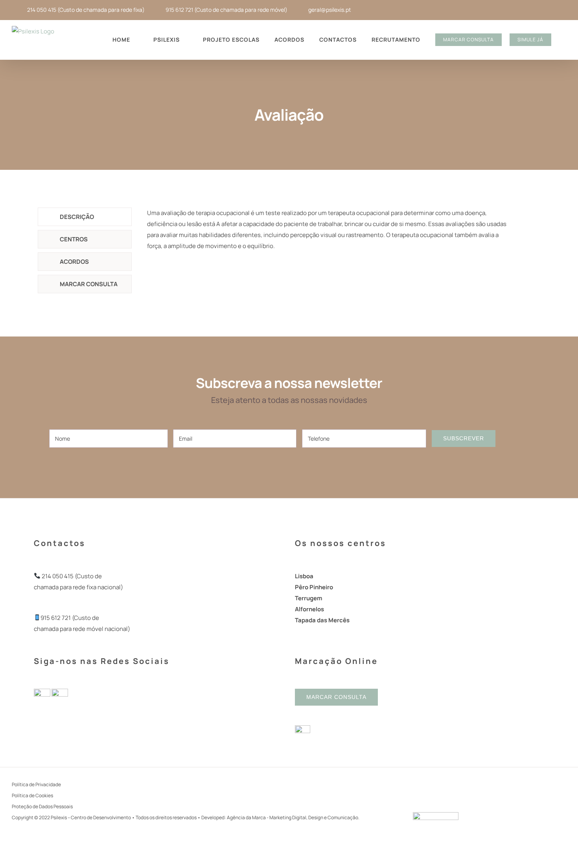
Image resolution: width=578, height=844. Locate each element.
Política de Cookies (32, 795)
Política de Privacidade (36, 784)
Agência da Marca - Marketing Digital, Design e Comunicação (292, 817)
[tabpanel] (328, 233)
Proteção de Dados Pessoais (42, 806)
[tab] (85, 217)
